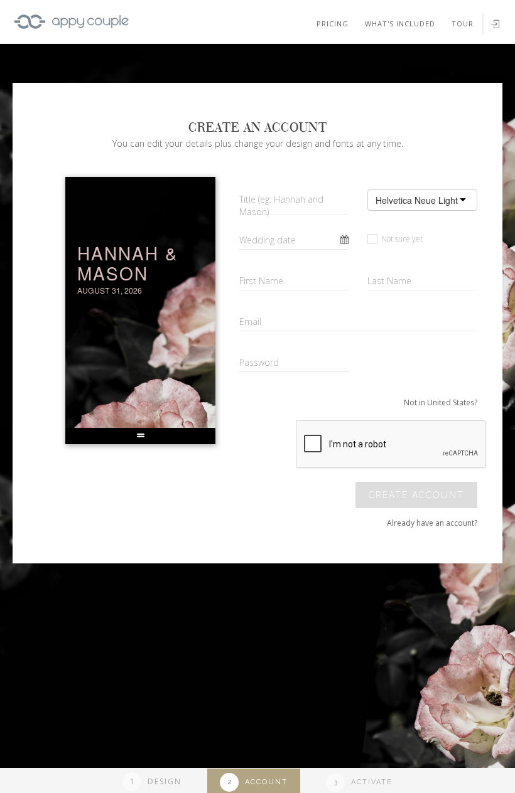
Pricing (333, 23)
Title (281, 205)
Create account (416, 495)
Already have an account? (432, 523)
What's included (400, 23)
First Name (261, 281)
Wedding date (267, 240)
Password (259, 362)
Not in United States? (440, 402)
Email (250, 321)
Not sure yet (401, 238)
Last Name (389, 281)
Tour (463, 23)
